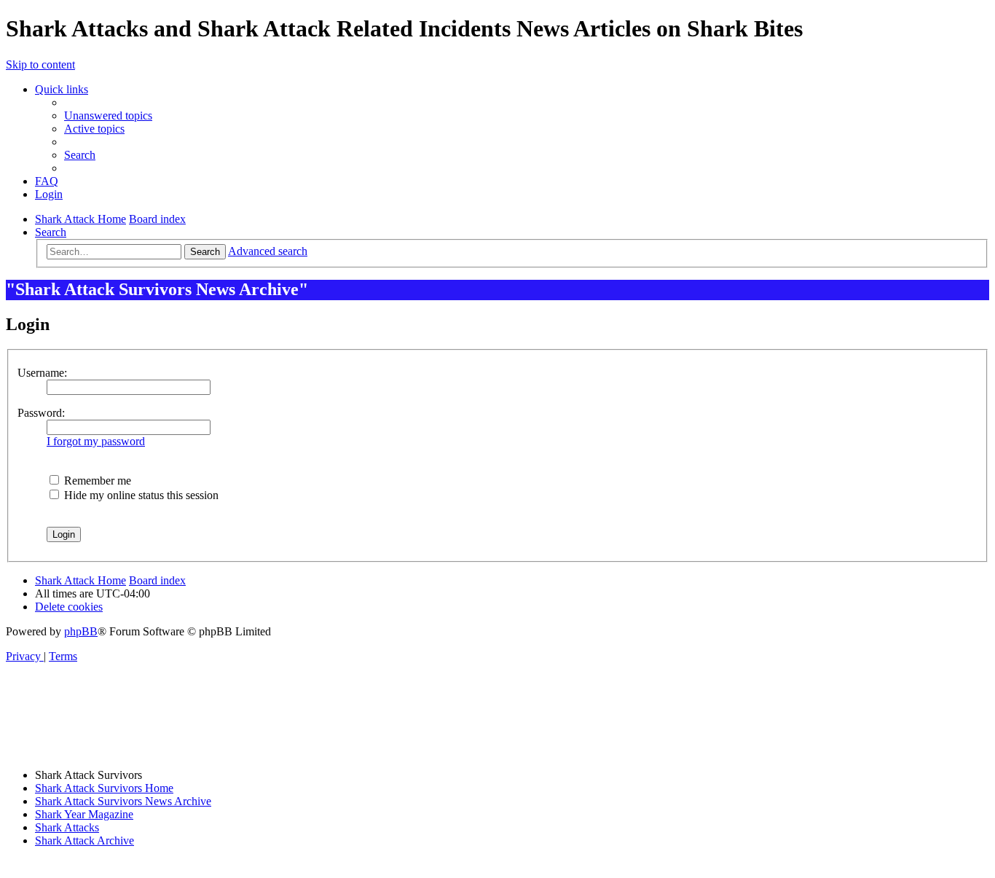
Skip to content (40, 64)
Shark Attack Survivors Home (104, 788)
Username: (42, 373)
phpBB (81, 631)
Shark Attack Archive (84, 840)
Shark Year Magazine (84, 814)
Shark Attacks (67, 827)
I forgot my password (96, 441)
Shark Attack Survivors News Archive (123, 801)
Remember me (96, 480)
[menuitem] (108, 115)
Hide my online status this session (140, 495)
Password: (41, 413)
